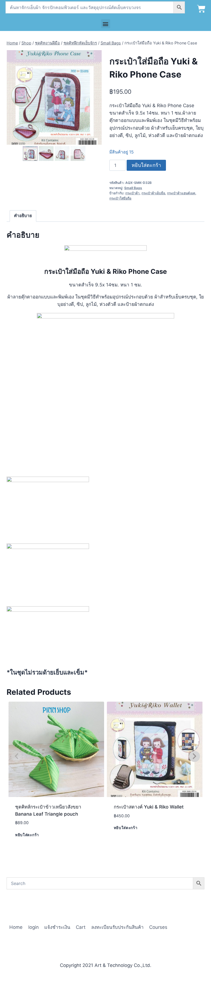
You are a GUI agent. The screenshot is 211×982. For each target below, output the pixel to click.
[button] (105, 23)
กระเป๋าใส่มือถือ (120, 198)
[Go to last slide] (26, 153)
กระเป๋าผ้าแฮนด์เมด (181, 193)
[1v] (54, 97)
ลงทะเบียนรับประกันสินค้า (117, 927)
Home (16, 927)
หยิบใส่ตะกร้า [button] (27, 834)
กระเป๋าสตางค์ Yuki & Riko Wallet (149, 807)
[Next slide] (82, 153)
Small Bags (133, 188)
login (33, 927)
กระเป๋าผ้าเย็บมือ (153, 193)
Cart (80, 927)
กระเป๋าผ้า (132, 193)
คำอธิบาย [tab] (23, 215)
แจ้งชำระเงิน (57, 927)
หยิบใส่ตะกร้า (146, 165)
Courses (158, 927)
